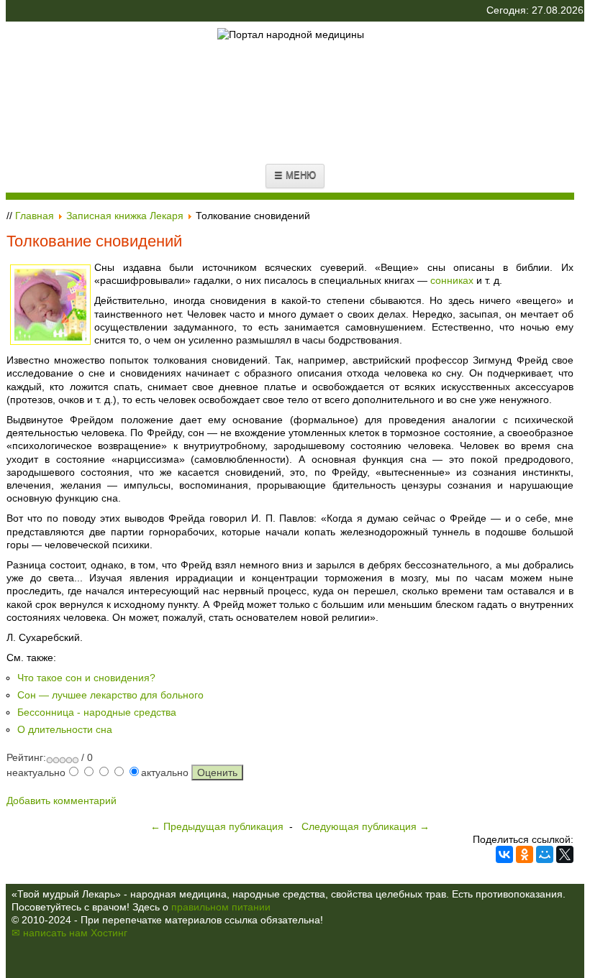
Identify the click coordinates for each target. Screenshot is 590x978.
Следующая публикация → (365, 826)
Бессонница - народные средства (96, 712)
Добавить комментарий (61, 800)
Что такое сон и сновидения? (86, 677)
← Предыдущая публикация (216, 826)
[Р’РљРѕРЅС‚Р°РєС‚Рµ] (504, 854)
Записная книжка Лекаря (124, 215)
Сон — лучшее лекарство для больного (110, 695)
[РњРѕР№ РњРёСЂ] (544, 854)
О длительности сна (64, 729)
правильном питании (221, 907)
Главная (34, 215)
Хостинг (109, 932)
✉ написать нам (50, 932)
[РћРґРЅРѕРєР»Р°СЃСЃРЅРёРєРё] (524, 854)
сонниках (451, 280)
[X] (564, 854)
